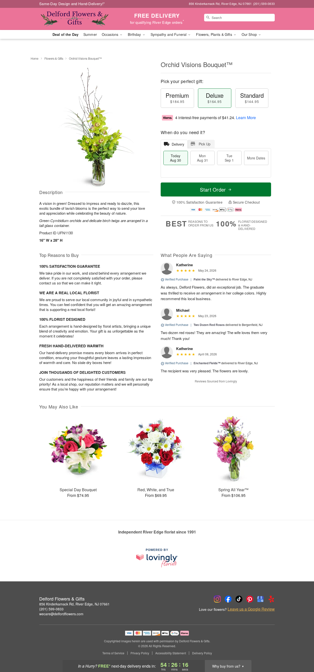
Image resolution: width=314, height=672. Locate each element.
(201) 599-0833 (51, 608)
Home (35, 58)
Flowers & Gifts (53, 58)
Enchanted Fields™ (207, 363)
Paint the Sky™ (204, 279)
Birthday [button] (135, 34)
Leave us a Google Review (251, 609)
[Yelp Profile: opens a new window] (271, 599)
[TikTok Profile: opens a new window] (239, 599)
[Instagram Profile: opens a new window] (217, 599)
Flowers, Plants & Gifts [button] (214, 34)
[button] (301, 651)
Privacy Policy (140, 653)
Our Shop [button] (250, 34)
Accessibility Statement (170, 653)
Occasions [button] (110, 34)
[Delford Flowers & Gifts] (74, 19)
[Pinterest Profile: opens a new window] (249, 599)
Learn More (246, 117)
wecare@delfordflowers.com (61, 613)
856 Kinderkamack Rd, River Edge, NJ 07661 (74, 604)
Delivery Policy (202, 653)
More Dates (256, 157)
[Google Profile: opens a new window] (260, 599)
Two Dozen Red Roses (209, 324)
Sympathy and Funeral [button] (169, 34)
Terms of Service (113, 653)
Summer (90, 34)
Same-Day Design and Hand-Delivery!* (72, 3)
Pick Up (204, 143)
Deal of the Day (65, 34)
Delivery (178, 144)
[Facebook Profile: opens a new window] (228, 599)
